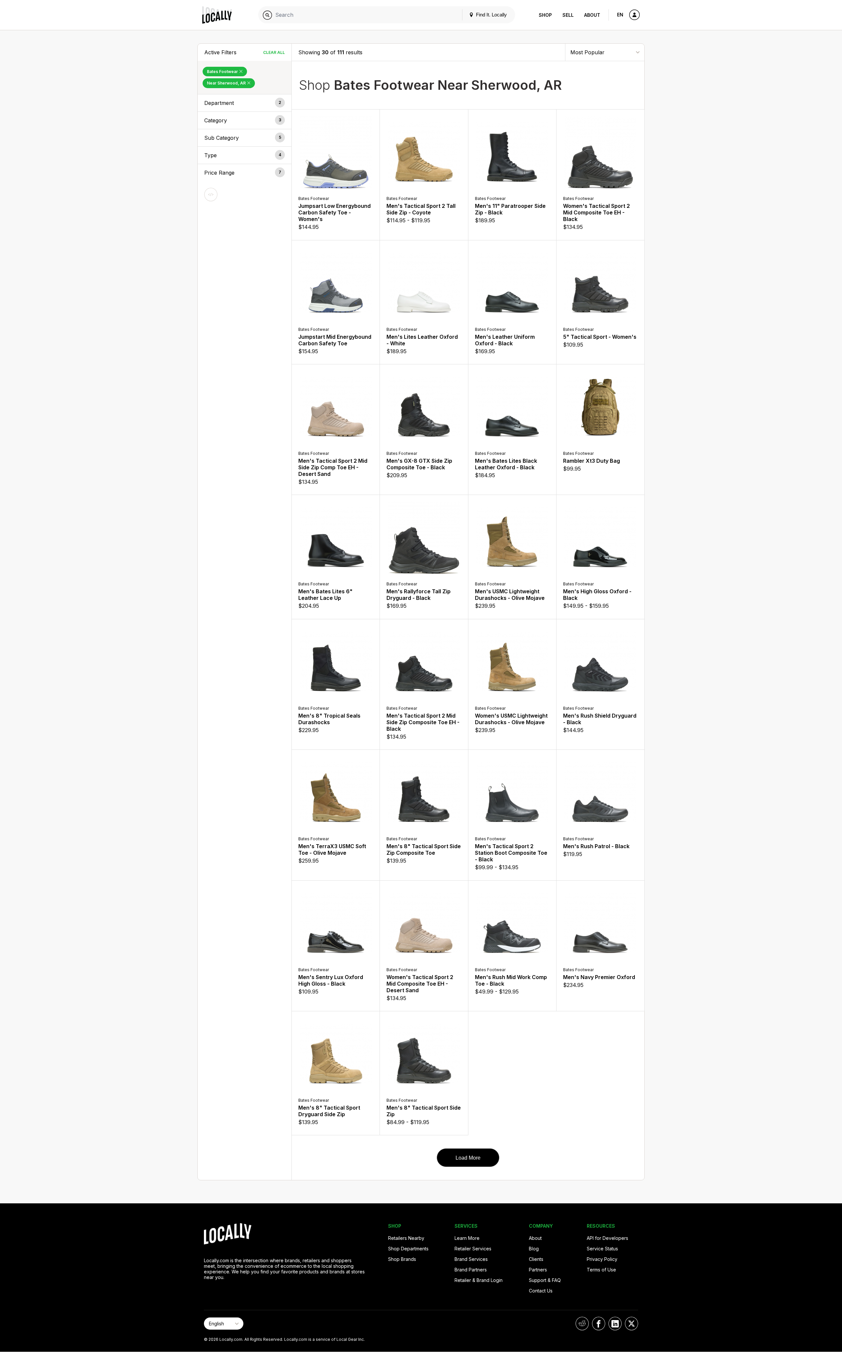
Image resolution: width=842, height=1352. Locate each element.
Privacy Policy (602, 1259)
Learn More (467, 1238)
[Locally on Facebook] (598, 1323)
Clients (536, 1259)
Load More (468, 1158)
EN (620, 14)
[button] (244, 102)
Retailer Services (473, 1248)
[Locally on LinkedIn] (615, 1323)
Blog (534, 1248)
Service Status (602, 1248)
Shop (545, 15)
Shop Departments (408, 1248)
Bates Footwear (223, 71)
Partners (538, 1269)
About (592, 15)
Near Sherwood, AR (227, 83)
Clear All (274, 52)
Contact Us (541, 1290)
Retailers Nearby (406, 1238)
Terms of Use (601, 1269)
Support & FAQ (545, 1280)
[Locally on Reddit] (582, 1323)
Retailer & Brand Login (479, 1280)
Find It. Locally (491, 14)
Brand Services (471, 1259)
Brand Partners (471, 1269)
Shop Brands (402, 1259)
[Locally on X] (631, 1323)
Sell (568, 15)
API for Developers (607, 1238)
